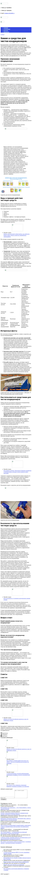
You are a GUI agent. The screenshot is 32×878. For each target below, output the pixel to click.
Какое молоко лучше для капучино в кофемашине (16, 862)
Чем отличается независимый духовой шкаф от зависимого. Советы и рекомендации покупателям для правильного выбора (16, 827)
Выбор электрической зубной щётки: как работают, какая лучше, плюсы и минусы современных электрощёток (17, 235)
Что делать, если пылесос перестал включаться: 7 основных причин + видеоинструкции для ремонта (16, 842)
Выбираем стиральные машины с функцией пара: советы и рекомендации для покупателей (16, 819)
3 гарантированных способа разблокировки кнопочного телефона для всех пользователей (18, 774)
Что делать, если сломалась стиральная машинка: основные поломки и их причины (18, 785)
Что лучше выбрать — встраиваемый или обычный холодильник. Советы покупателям (14, 832)
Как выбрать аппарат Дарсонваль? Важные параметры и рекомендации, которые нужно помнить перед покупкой (17, 472)
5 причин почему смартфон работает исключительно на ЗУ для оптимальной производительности (16, 838)
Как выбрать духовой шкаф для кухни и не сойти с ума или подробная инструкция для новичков (18, 762)
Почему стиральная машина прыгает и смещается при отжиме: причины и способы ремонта (14, 813)
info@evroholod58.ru (9, 13)
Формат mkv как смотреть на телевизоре (14, 864)
